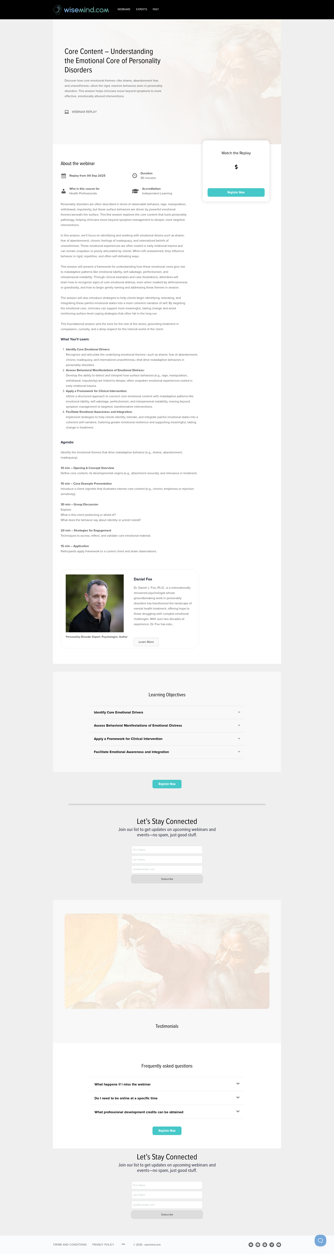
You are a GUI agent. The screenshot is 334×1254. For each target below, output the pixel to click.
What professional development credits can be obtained (139, 1112)
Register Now (236, 192)
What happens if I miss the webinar (123, 1084)
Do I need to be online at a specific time (126, 1098)
